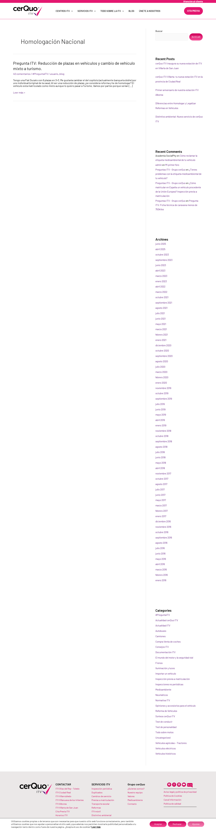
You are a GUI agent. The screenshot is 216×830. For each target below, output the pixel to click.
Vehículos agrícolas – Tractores (171, 743)
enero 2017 (160, 516)
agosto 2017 (161, 484)
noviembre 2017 (163, 473)
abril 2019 (160, 420)
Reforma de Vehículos (166, 710)
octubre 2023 (162, 254)
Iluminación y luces (165, 668)
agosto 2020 (161, 361)
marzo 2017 (161, 505)
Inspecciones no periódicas (169, 684)
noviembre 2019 (163, 388)
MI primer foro (172, 164)
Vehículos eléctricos (165, 748)
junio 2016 (160, 553)
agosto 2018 (161, 446)
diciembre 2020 (163, 345)
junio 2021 (160, 318)
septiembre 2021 (163, 302)
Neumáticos (161, 694)
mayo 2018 (160, 462)
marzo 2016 (161, 569)
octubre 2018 (161, 436)
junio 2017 (160, 494)
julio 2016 (160, 548)
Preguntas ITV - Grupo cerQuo (170, 169)
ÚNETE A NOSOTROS (149, 10)
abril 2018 (160, 468)
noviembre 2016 (163, 526)
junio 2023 (160, 265)
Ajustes (196, 824)
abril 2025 (160, 249)
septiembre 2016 (163, 537)
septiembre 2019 (163, 398)
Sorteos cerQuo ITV (165, 716)
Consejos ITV (162, 646)
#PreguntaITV (40, 73)
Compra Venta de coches (168, 641)
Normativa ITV (162, 700)
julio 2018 (160, 452)
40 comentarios (22, 73)
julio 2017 (160, 489)
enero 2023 (161, 281)
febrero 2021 (161, 334)
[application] (71, 11)
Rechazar (177, 824)
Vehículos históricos (165, 753)
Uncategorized (162, 737)
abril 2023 (160, 270)
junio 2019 (160, 409)
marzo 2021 (161, 329)
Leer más (96, 827)
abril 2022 (160, 286)
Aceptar (158, 824)
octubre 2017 (161, 478)
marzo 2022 (161, 291)
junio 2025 (160, 243)
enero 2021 (160, 340)
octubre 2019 (161, 393)
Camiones (160, 636)
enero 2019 (160, 425)
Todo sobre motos (164, 732)
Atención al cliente (193, 1)
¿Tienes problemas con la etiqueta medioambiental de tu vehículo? (178, 174)
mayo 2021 (160, 324)
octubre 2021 (161, 297)
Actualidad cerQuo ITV (166, 620)
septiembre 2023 (164, 259)
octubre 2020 (162, 350)
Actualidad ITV (162, 625)
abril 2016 (160, 564)
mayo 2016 (160, 558)
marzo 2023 (161, 275)
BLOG (131, 10)
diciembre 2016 (163, 521)
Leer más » (19, 92)
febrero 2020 (161, 377)
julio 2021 (160, 313)
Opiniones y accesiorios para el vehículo (175, 705)
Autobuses (160, 630)
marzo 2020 (161, 371)
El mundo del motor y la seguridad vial (174, 657)
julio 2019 (160, 404)
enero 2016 (160, 580)
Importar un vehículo (165, 673)
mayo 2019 (160, 414)
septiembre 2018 (163, 441)
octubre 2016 (161, 532)
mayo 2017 (160, 500)
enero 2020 (161, 382)
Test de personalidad (165, 727)
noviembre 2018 (163, 430)
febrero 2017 (161, 510)
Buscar (159, 31)
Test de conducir (163, 721)
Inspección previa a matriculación (172, 679)
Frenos (159, 663)
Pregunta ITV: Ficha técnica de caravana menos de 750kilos (176, 205)
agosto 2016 (161, 542)
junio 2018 (160, 457)
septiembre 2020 (164, 355)
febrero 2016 (161, 574)
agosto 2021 (161, 307)
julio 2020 (160, 366)
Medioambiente (163, 689)
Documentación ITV (165, 652)
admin (158, 164)
